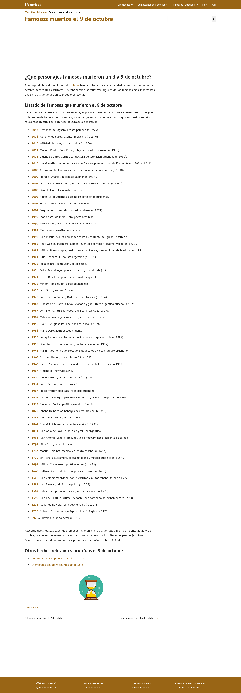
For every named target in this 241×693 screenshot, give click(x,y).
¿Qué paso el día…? (46, 682)
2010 (35, 163)
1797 (35, 444)
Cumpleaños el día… (94, 682)
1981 (35, 257)
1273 (35, 504)
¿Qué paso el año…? (46, 687)
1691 (35, 464)
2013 (35, 143)
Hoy (204, 4)
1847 (35, 417)
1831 (35, 437)
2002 (35, 197)
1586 (35, 478)
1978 (35, 263)
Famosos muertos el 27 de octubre (45, 618)
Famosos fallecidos (184, 4)
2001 (35, 203)
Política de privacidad (189, 687)
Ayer (214, 4)
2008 (35, 183)
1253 (35, 511)
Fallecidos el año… (141, 687)
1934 (35, 371)
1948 (35, 350)
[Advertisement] (91, 46)
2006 (35, 190)
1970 (35, 290)
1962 (35, 317)
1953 (35, 337)
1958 (35, 324)
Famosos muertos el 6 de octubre (137, 618)
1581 (35, 484)
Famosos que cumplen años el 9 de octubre (59, 558)
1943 (35, 364)
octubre (75, 85)
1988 (35, 243)
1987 (35, 250)
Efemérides (33, 4)
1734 (35, 451)
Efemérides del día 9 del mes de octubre (57, 565)
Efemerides (124, 4)
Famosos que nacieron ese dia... (190, 682)
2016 (35, 136)
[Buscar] (214, 19)
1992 (35, 237)
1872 (35, 411)
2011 (35, 150)
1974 (35, 270)
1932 (35, 397)
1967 (35, 304)
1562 (35, 491)
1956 (35, 330)
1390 (35, 498)
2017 (35, 130)
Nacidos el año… (94, 687)
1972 (35, 283)
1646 (35, 471)
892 (34, 518)
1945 (35, 357)
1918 (35, 404)
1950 (35, 344)
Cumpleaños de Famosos (151, 4)
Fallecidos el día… (35, 607)
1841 (35, 424)
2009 (35, 170)
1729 (35, 457)
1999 (35, 217)
